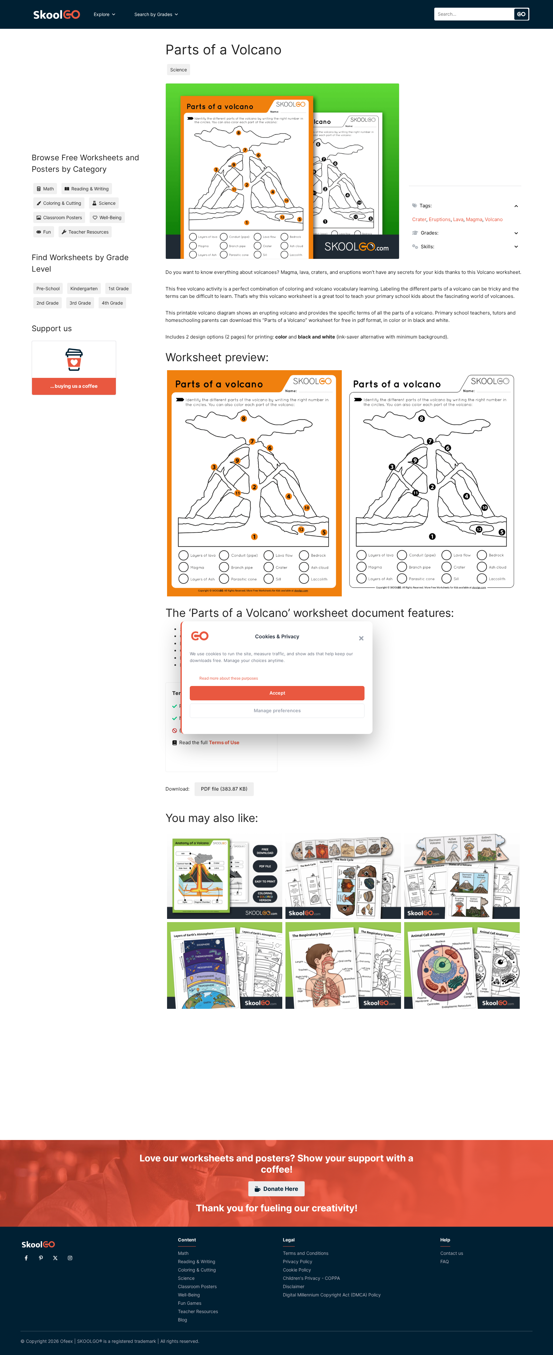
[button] (361, 638)
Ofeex (66, 1341)
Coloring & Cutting (197, 1269)
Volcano (494, 219)
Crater (419, 219)
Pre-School (48, 288)
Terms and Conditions (305, 1253)
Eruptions (440, 219)
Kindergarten (84, 288)
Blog (182, 1319)
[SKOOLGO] (57, 14)
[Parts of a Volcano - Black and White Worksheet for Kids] (432, 483)
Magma (474, 219)
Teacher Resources (198, 1311)
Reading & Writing (196, 1261)
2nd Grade (47, 303)
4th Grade (112, 303)
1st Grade (118, 288)
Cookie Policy (297, 1269)
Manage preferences (277, 710)
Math (183, 1253)
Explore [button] (101, 14)
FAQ (444, 1261)
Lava (458, 219)
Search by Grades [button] (153, 14)
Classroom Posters (197, 1286)
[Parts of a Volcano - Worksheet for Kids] (254, 483)
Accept (277, 693)
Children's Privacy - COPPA (311, 1278)
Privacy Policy (297, 1261)
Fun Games (189, 1303)
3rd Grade (80, 303)
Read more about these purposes (228, 678)
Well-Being (189, 1294)
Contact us (451, 1253)
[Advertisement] (465, 128)
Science (178, 69)
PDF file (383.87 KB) (224, 789)
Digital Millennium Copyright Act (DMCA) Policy (332, 1294)
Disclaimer (293, 1286)
